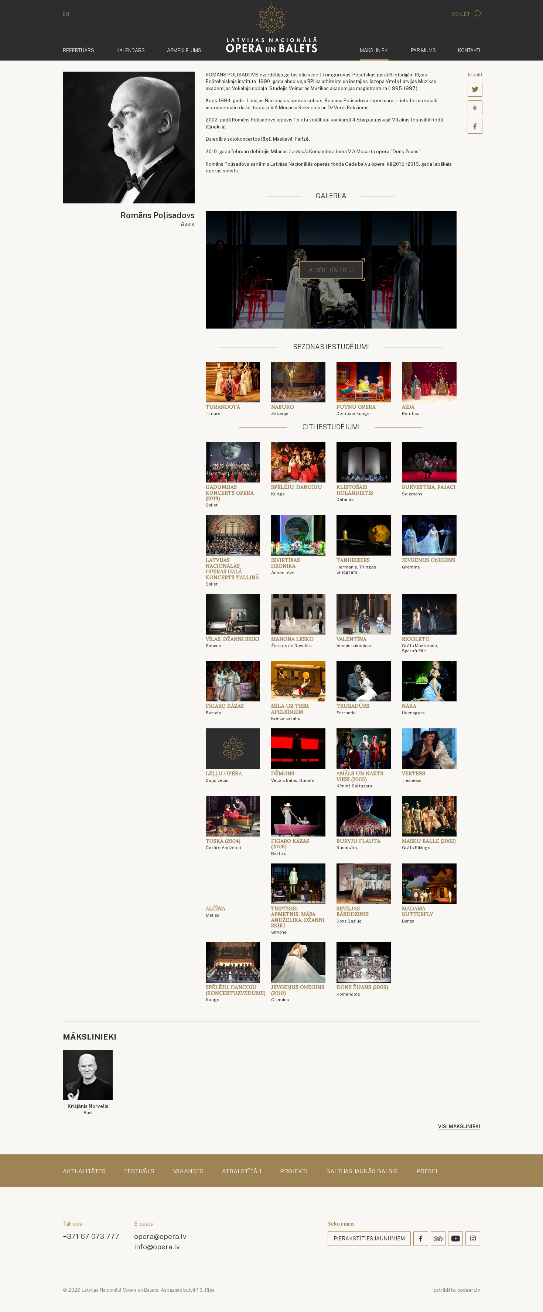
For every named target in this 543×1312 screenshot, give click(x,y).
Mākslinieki (374, 50)
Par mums (423, 50)
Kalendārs (130, 50)
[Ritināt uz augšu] (527, 1296)
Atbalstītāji (242, 1171)
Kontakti (469, 50)
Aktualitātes (84, 1171)
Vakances (188, 1171)
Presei (426, 1171)
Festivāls (139, 1171)
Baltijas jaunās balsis (362, 1171)
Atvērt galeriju (331, 270)
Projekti (294, 1171)
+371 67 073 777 (91, 1236)
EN (66, 14)
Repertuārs (78, 50)
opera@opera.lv (160, 1236)
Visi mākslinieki (459, 1126)
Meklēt (461, 14)
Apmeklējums (184, 50)
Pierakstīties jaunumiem (369, 1238)
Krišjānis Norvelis (88, 1109)
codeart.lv (468, 1290)
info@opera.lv (157, 1246)
